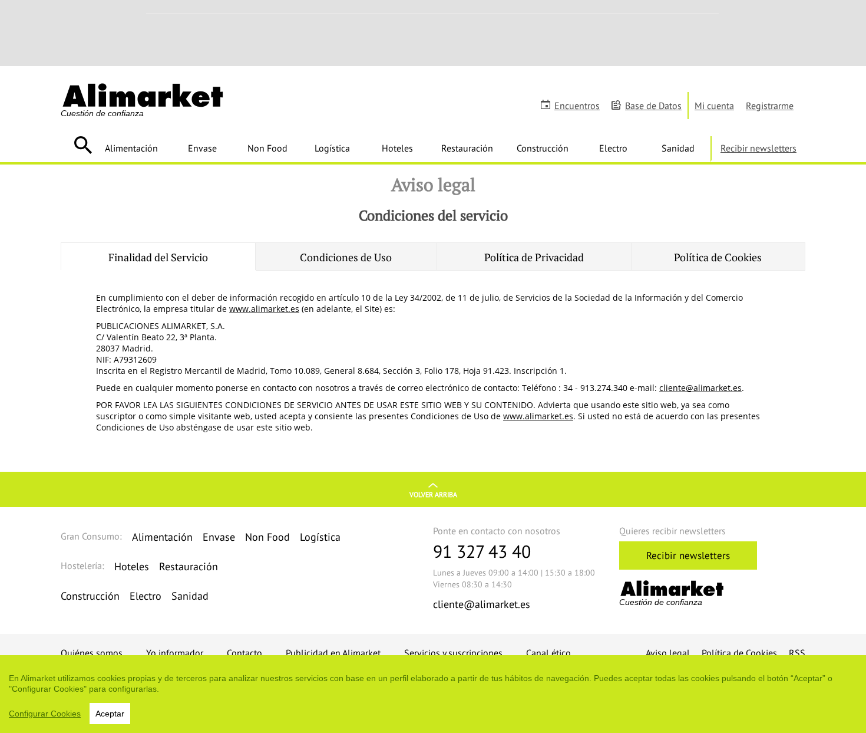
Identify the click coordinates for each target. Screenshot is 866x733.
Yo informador (174, 653)
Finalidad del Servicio (158, 257)
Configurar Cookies (45, 713)
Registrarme (770, 105)
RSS (797, 653)
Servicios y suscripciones (453, 653)
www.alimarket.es (264, 308)
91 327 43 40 (482, 551)
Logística (332, 148)
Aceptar (109, 713)
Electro (613, 148)
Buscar (83, 145)
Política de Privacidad (534, 257)
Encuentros (577, 105)
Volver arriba (433, 494)
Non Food (267, 148)
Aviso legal (668, 653)
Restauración (467, 148)
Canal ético (548, 653)
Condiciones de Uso (346, 257)
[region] (433, 694)
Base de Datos (653, 105)
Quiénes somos (92, 653)
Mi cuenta (714, 105)
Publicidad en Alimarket (333, 653)
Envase (202, 148)
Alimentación (131, 148)
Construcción (542, 148)
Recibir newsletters (758, 148)
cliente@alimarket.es (700, 387)
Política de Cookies (718, 257)
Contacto (244, 653)
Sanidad (678, 148)
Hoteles (397, 148)
